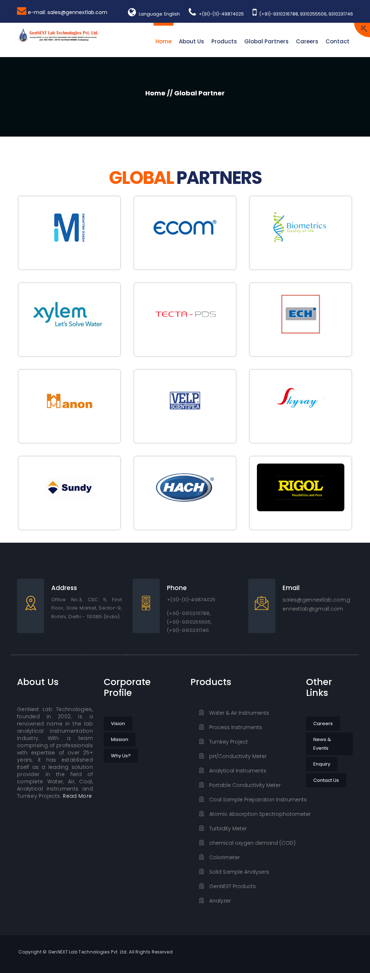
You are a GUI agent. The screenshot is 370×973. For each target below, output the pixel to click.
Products (224, 41)
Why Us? (121, 755)
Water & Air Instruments (238, 712)
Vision (118, 723)
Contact (337, 41)
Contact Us (326, 780)
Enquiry (321, 764)
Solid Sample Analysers (238, 871)
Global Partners (266, 41)
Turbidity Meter (227, 828)
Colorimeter (224, 857)
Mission (119, 739)
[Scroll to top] (355, 958)
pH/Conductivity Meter (237, 756)
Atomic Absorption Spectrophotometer (251, 814)
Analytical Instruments (237, 770)
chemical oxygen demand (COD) (251, 843)
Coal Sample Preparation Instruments (251, 799)
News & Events (322, 744)
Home (163, 41)
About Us (191, 41)
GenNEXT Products (232, 886)
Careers (307, 41)
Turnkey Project (228, 741)
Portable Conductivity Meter (244, 785)
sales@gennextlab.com (314, 599)
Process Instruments (235, 727)
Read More (77, 796)
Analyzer (219, 900)
